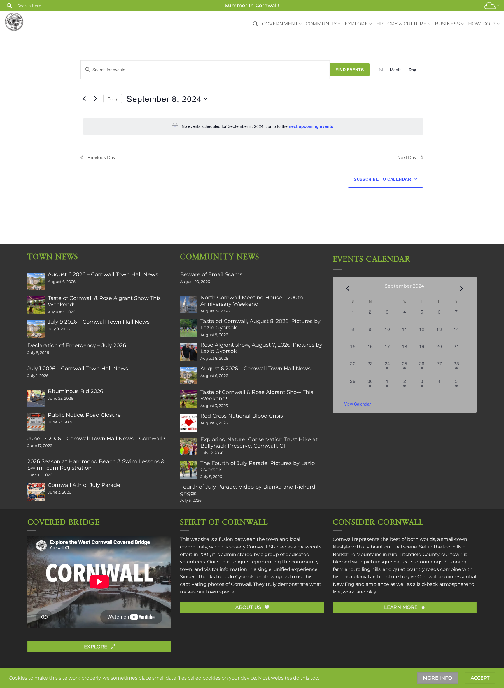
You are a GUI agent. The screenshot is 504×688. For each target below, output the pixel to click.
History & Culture (401, 24)
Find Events (349, 69)
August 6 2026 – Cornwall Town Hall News (103, 274)
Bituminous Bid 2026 (75, 391)
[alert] (253, 126)
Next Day (406, 157)
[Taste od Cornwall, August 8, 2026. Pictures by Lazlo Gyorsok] (188, 328)
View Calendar (357, 404)
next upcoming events (311, 126)
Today (113, 98)
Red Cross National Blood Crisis (241, 416)
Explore (356, 24)
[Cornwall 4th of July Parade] (36, 492)
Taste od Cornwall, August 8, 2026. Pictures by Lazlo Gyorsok (260, 324)
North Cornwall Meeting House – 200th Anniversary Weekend (251, 300)
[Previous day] (84, 98)
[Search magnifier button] (9, 6)
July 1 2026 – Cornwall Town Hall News (77, 368)
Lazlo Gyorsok (238, 576)
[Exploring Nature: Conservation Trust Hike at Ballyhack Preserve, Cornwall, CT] (188, 446)
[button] (255, 23)
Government (280, 24)
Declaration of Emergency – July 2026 (76, 345)
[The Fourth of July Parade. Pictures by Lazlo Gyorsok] (188, 470)
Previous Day (102, 157)
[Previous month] (347, 288)
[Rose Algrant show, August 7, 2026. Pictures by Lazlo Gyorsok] (188, 352)
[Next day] (95, 98)
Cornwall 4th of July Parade (84, 485)
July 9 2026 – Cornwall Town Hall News (99, 322)
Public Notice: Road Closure (84, 415)
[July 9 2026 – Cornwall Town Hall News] (36, 329)
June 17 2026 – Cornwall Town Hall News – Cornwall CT (99, 438)
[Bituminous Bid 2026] (36, 398)
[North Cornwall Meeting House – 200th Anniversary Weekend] (188, 304)
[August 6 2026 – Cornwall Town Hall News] (36, 281)
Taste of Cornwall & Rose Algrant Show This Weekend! (104, 301)
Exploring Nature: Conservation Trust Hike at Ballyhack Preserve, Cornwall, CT (259, 442)
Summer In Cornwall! (252, 5)
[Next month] (461, 288)
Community (321, 24)
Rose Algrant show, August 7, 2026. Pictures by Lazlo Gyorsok (261, 348)
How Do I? (482, 24)
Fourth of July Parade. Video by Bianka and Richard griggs (247, 490)
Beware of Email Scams (211, 274)
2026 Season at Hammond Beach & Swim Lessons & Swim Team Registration (95, 464)
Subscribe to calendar (382, 179)
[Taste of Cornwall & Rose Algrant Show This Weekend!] (36, 305)
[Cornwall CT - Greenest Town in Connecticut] (25, 21)
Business (447, 24)
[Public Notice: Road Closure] (36, 422)
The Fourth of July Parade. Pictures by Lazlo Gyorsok (257, 466)
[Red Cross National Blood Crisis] (188, 423)
